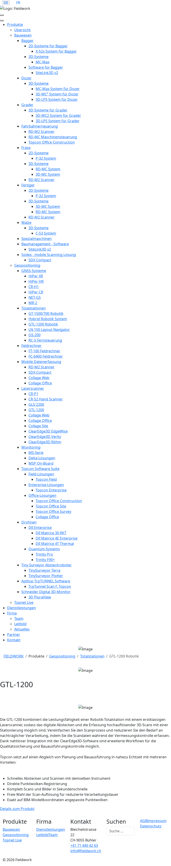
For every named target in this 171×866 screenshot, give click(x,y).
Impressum (157, 820)
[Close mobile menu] (2, 20)
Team (53, 834)
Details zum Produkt (17, 808)
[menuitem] (15, 24)
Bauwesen (11, 829)
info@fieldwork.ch (85, 850)
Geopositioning (16, 834)
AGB (143, 820)
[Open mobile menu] (2, 15)
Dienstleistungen (50, 829)
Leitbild (42, 834)
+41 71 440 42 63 (84, 845)
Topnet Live (12, 840)
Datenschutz (150, 826)
